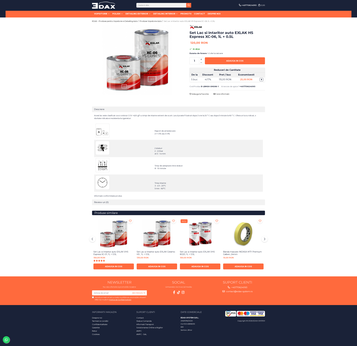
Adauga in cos (234, 61)
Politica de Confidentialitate (120, 300)
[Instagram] (183, 292)
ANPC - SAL (141, 334)
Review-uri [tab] (101, 202)
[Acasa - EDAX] (106, 5)
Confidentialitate (99, 324)
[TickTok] (178, 292)
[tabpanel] (137, 60)
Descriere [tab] (99, 109)
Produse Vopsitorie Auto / (151, 21)
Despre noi (214, 13)
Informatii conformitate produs (108, 196)
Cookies (96, 334)
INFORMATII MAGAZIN (104, 312)
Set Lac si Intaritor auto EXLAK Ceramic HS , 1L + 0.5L (156, 253)
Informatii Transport (145, 324)
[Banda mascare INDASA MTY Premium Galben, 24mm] (243, 234)
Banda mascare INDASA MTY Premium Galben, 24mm (242, 253)
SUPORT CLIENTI (145, 312)
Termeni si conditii (100, 321)
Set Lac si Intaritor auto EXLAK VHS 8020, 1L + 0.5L (197, 253)
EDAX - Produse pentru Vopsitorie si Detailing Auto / (115, 21)
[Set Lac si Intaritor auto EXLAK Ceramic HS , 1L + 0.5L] (157, 234)
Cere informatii (222, 94)
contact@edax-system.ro (239, 291)
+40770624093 (239, 287)
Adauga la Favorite (200, 94)
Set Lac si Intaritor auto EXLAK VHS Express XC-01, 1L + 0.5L (110, 253)
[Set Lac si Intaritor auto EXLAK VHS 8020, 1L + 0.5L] (200, 234)
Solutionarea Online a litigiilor (149, 327)
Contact (199, 13)
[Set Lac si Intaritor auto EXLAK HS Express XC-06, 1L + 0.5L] (137, 60)
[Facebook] (174, 292)
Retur (94, 331)
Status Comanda (144, 321)
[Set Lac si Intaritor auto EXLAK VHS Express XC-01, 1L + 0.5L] (113, 234)
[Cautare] (188, 5)
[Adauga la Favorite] (130, 220)
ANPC (139, 331)
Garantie (96, 327)
